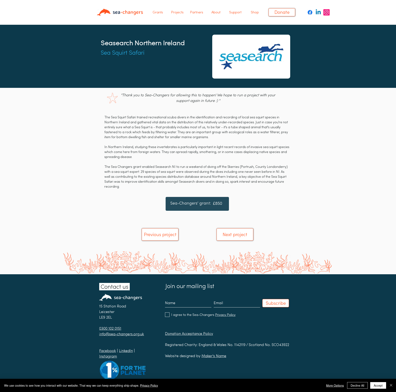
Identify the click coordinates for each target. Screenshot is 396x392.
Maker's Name (214, 355)
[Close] (391, 385)
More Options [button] (335, 385)
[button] (157, 12)
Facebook (107, 350)
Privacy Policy (149, 385)
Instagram (108, 356)
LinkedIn (126, 350)
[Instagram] (326, 12)
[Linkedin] (318, 12)
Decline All (357, 385)
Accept (378, 385)
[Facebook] (310, 12)
